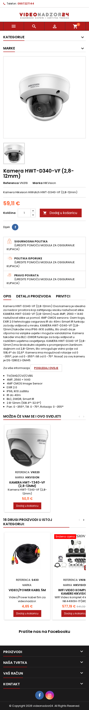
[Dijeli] (15, 227)
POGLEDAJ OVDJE (46, 368)
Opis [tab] (7, 296)
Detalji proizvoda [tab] (33, 296)
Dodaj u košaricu (60, 212)
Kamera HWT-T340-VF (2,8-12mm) (27, 484)
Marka (38, 183)
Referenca (11, 183)
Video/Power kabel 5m (27, 590)
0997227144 (25, 3)
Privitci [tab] (63, 296)
